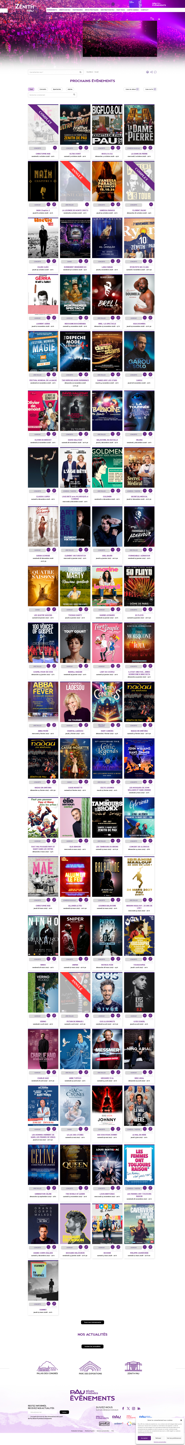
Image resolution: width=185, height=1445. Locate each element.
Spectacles (57, 89)
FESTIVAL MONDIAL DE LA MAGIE (43, 380)
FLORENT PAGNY (139, 210)
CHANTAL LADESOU (75, 731)
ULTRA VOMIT (75, 154)
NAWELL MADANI (75, 672)
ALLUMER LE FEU (75, 906)
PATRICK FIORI (107, 965)
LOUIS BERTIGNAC (107, 1194)
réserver (86, 150)
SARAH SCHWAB (43, 556)
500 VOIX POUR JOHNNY (107, 1135)
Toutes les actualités (92, 1346)
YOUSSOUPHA (139, 965)
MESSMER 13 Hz (107, 1078)
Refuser (158, 1438)
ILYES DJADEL (139, 1021)
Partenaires (78, 10)
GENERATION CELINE (43, 1194)
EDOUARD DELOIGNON (75, 1253)
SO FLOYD (139, 615)
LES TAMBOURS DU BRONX (107, 847)
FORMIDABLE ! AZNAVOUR (139, 556)
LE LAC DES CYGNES (75, 1135)
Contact (144, 10)
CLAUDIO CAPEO (43, 496)
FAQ (112, 1431)
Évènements (52, 10)
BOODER (107, 1253)
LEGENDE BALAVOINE (107, 906)
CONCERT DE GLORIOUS (139, 847)
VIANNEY (43, 1310)
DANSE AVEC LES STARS (107, 380)
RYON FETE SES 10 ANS (139, 267)
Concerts (43, 89)
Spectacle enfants (101, 725)
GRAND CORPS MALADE (43, 1253)
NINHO (43, 965)
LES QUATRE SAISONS (43, 615)
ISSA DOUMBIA (139, 324)
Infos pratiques (91, 10)
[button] (181, 1420)
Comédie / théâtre (69, 491)
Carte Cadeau (133, 10)
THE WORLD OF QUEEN (75, 1194)
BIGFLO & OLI (107, 154)
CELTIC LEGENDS (107, 788)
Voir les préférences (174, 1438)
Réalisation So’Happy (77, 1431)
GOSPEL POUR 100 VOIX (43, 672)
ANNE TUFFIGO (75, 1078)
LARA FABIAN (107, 267)
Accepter (144, 1438)
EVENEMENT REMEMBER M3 (75, 267)
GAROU (139, 380)
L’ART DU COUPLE (107, 672)
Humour (37, 205)
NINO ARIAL (139, 1078)
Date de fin (149, 89)
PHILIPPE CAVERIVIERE (139, 1253)
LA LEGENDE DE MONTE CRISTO (75, 210)
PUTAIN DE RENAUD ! (75, 1021)
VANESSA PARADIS (107, 210)
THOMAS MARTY (75, 615)
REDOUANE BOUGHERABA (75, 324)
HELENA (139, 440)
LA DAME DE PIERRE (139, 154)
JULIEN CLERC (43, 267)
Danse (69, 261)
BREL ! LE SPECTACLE (107, 324)
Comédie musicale (133, 148)
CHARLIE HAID (43, 1078)
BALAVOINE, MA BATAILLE (107, 440)
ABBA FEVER (43, 731)
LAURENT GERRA (43, 324)
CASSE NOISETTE (75, 788)
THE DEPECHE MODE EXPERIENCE (75, 380)
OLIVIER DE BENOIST (43, 440)
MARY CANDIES (107, 731)
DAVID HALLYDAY (75, 440)
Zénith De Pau (64, 10)
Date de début (131, 89)
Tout (31, 89)
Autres (70, 89)
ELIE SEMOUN (75, 847)
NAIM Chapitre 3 (43, 210)
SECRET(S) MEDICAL (139, 496)
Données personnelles (160, 1442)
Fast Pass (121, 10)
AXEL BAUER (107, 556)
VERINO (43, 1021)
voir (55, 150)
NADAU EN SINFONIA (139, 731)
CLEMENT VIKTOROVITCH (75, 556)
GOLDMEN (107, 496)
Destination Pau (107, 10)
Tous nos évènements (92, 1322)
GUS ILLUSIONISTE (107, 1021)
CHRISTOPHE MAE (43, 154)
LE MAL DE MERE (139, 1135)
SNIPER (75, 965)
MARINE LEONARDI (107, 615)
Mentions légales (90, 1431)
